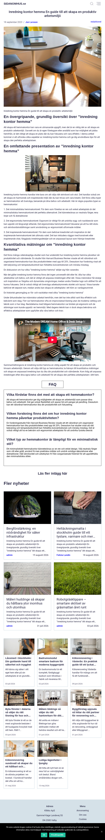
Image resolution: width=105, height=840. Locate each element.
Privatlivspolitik (57, 835)
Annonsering (83, 810)
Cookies (83, 819)
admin (9, 555)
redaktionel (96, 21)
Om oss (82, 815)
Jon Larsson (31, 22)
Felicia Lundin (63, 555)
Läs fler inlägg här (52, 473)
